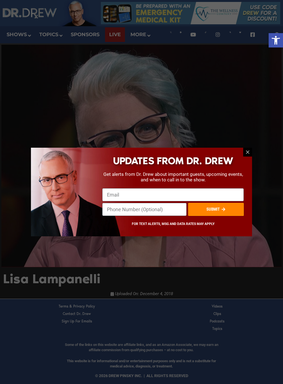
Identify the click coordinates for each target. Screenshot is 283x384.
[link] (276, 40)
